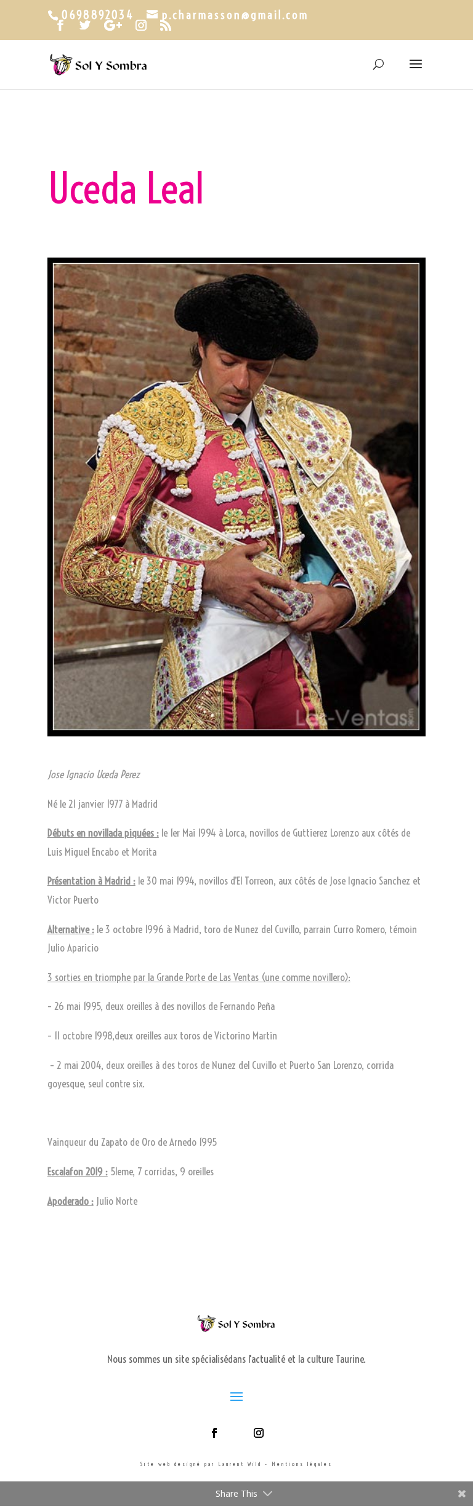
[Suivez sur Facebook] (214, 1433)
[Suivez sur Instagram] (259, 1433)
